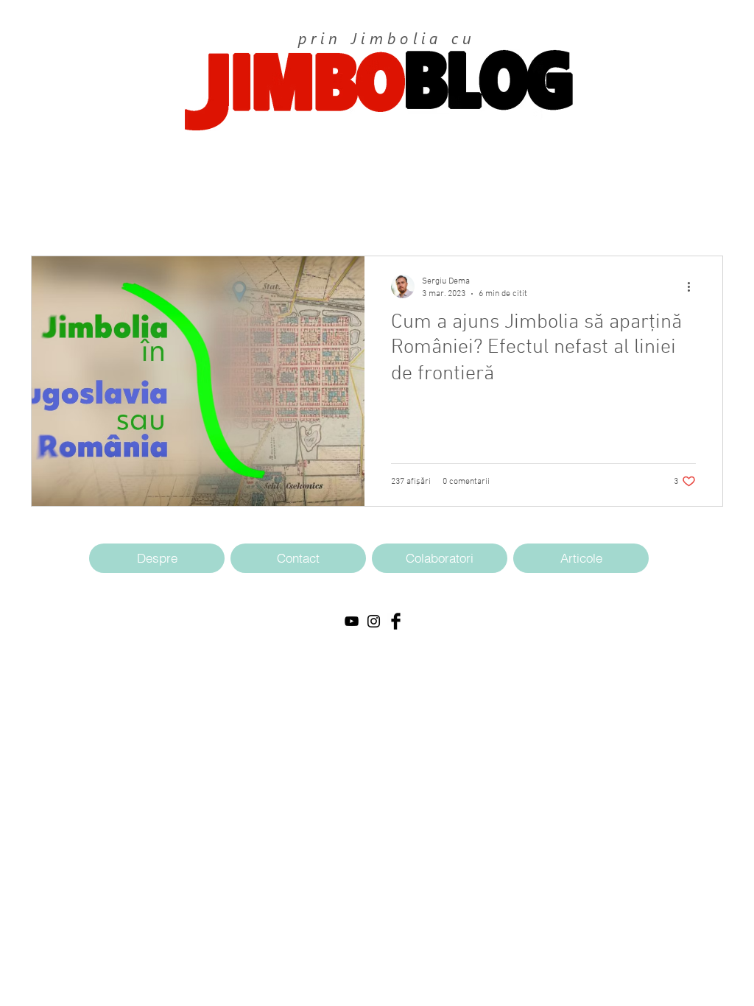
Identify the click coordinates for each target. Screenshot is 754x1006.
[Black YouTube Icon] (351, 621)
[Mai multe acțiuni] (693, 286)
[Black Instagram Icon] (373, 621)
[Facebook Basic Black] (395, 621)
